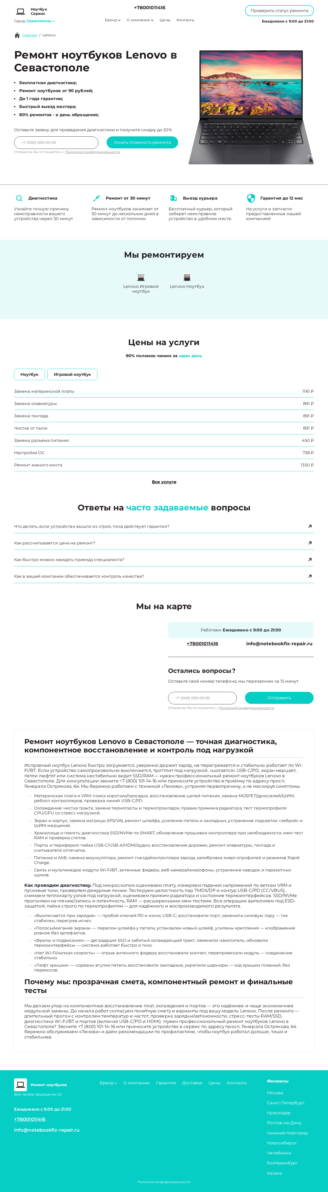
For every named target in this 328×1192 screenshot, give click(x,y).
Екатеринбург (282, 1163)
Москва (275, 1092)
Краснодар (279, 1112)
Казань (274, 1173)
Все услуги (164, 481)
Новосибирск (281, 1143)
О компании (138, 20)
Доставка (192, 1082)
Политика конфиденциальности (164, 1182)
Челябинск (279, 1153)
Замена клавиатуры (35, 403)
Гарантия (166, 1082)
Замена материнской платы (44, 391)
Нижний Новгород (287, 1133)
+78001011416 (149, 7)
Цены (165, 20)
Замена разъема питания (41, 440)
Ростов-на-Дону (284, 1122)
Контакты (185, 20)
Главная (29, 35)
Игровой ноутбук (72, 374)
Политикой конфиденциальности (92, 152)
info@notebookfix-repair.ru (279, 644)
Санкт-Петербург (286, 1102)
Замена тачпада (31, 415)
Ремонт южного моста (38, 465)
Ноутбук (29, 374)
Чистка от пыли (30, 428)
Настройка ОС (29, 452)
